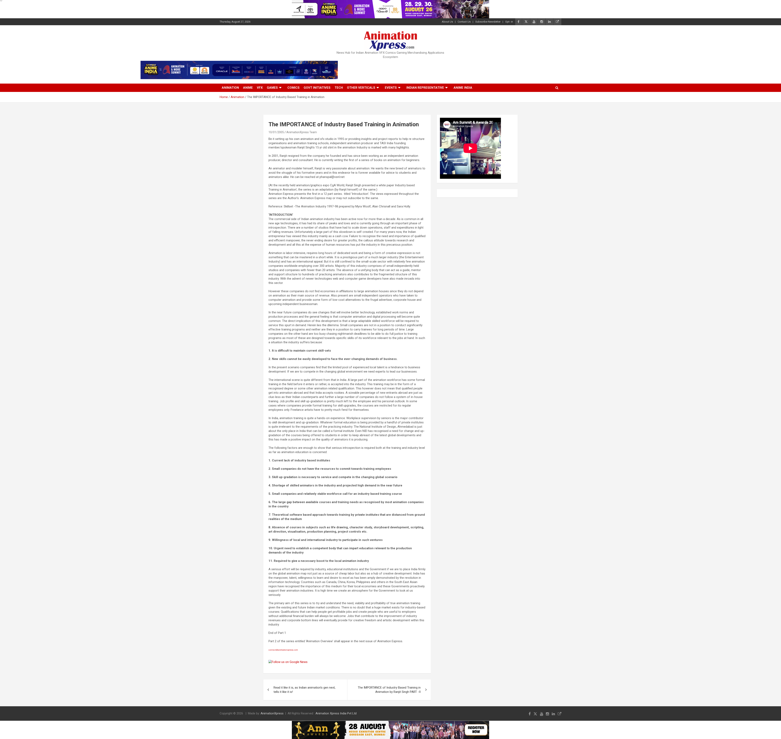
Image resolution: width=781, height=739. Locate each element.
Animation (230, 87)
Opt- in (509, 21)
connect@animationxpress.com (283, 650)
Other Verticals (361, 87)
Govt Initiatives (317, 87)
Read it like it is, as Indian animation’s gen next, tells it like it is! (304, 690)
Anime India (463, 87)
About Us (447, 21)
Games (272, 87)
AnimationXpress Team (301, 132)
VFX (260, 87)
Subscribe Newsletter (488, 21)
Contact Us (464, 21)
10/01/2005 (276, 132)
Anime (248, 87)
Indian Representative (425, 87)
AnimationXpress (272, 713)
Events (391, 87)
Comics (293, 87)
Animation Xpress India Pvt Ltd (336, 713)
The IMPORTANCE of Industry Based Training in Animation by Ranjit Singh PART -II (389, 690)
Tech (339, 87)
